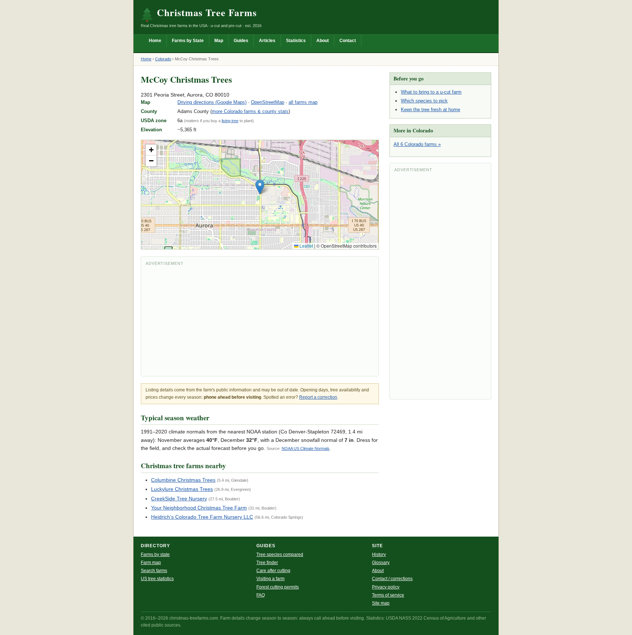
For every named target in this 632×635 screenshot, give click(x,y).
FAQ (260, 595)
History (379, 554)
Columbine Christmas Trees (183, 480)
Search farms (154, 570)
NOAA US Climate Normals (306, 448)
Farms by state (155, 554)
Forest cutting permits (277, 587)
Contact (347, 40)
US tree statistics (157, 578)
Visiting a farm (270, 578)
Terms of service (388, 595)
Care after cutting (273, 570)
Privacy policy (385, 587)
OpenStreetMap (267, 102)
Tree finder (267, 562)
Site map (381, 603)
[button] (259, 187)
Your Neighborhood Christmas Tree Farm (199, 508)
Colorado (163, 59)
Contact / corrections (392, 578)
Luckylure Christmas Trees (182, 489)
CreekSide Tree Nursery (179, 498)
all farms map (303, 102)
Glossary (381, 562)
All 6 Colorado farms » (417, 144)
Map (218, 40)
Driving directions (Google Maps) (212, 102)
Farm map (151, 562)
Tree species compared (279, 554)
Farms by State (188, 40)
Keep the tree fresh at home (430, 109)
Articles (267, 40)
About (322, 40)
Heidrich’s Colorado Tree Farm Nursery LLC (202, 517)
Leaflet (305, 246)
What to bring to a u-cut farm (431, 92)
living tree (230, 121)
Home (155, 40)
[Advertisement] (260, 320)
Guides (241, 40)
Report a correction (318, 397)
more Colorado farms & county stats (250, 111)
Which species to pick (424, 101)
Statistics (296, 40)
